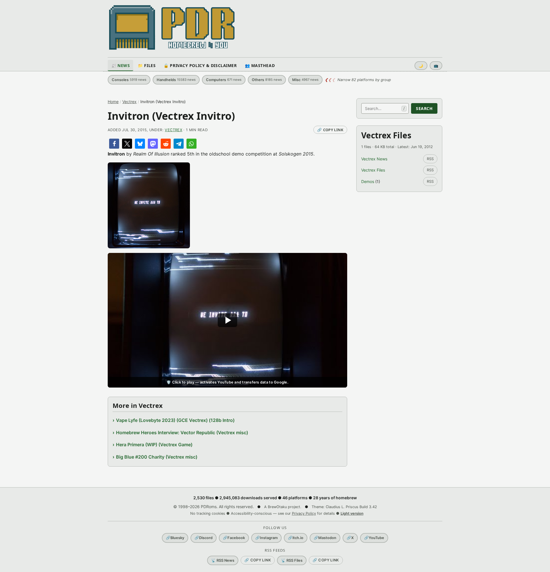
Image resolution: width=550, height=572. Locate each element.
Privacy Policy (304, 513)
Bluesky (175, 538)
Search (424, 108)
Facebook (234, 538)
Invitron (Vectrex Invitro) (171, 115)
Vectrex (129, 101)
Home (113, 101)
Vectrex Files (373, 170)
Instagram (266, 538)
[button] (114, 144)
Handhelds (176, 80)
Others (267, 80)
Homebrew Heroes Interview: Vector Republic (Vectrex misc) (182, 432)
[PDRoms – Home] (172, 27)
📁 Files (147, 65)
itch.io (295, 538)
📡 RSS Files (291, 560)
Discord (204, 538)
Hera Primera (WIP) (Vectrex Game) (154, 444)
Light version (352, 513)
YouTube (374, 538)
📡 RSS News (222, 560)
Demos (367, 181)
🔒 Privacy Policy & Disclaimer (200, 65)
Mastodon (325, 538)
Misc (305, 80)
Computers (223, 80)
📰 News (120, 65)
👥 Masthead (260, 65)
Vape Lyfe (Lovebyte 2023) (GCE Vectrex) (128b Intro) (175, 420)
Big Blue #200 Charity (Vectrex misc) (156, 457)
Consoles (129, 80)
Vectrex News (374, 158)
